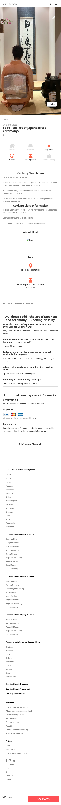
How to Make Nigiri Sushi (16, 753)
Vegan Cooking (12, 561)
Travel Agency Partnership (17, 730)
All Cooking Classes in (30, 444)
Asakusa (9, 651)
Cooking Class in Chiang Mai (18, 689)
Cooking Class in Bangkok (17, 684)
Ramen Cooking (12, 550)
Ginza (8, 673)
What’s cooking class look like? (19, 711)
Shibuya (9, 658)
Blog (7, 772)
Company (10, 765)
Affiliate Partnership (14, 733)
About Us (9, 726)
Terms (8, 779)
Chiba (8, 497)
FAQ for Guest (11, 718)
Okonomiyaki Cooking (15, 589)
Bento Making (11, 554)
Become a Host (12, 722)
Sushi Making (11, 539)
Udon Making (11, 596)
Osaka (8, 482)
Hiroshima (10, 527)
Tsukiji (8, 665)
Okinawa (9, 512)
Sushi (8, 746)
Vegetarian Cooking (14, 558)
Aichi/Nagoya (11, 501)
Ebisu (8, 654)
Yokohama (10, 505)
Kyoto (8, 479)
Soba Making (11, 565)
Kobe (8, 519)
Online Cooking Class (15, 715)
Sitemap (9, 776)
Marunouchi (11, 677)
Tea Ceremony (12, 569)
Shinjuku (9, 647)
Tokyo (8, 475)
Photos (52, 104)
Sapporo (9, 493)
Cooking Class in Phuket (16, 694)
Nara (8, 516)
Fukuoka (9, 486)
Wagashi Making (12, 547)
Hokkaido (10, 490)
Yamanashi (10, 523)
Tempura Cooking (13, 543)
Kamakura (10, 508)
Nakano (9, 669)
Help (7, 768)
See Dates (43, 799)
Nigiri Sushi (10, 750)
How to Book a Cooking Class (18, 707)
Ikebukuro (10, 662)
